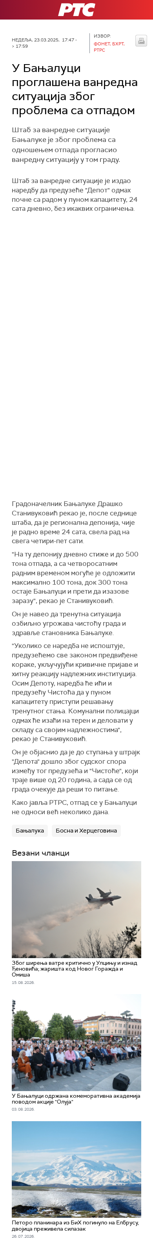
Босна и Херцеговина (86, 831)
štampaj (141, 41)
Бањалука (30, 831)
